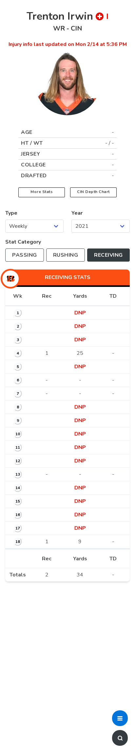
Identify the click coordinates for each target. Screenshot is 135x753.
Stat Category (23, 242)
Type (11, 213)
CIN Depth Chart (93, 191)
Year (77, 213)
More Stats (41, 191)
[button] (119, 718)
